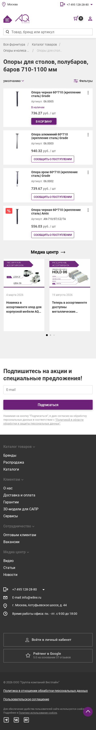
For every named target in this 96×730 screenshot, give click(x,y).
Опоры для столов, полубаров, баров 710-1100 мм (50, 50)
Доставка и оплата (19, 495)
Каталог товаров (44, 44)
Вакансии (11, 542)
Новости (10, 575)
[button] (47, 335)
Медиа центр (44, 252)
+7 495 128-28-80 (78, 4)
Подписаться (48, 405)
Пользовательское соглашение (26, 699)
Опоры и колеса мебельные (16, 50)
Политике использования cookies (38, 712)
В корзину (44, 121)
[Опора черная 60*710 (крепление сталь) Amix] (48, 223)
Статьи (9, 568)
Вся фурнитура (14, 44)
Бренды (9, 455)
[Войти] (90, 18)
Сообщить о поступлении (53, 159)
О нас (8, 488)
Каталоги (11, 469)
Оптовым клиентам (19, 535)
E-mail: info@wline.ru (26, 597)
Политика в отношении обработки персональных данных (45, 690)
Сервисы (10, 516)
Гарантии (11, 502)
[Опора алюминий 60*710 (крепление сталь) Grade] (48, 147)
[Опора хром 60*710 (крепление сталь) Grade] (48, 185)
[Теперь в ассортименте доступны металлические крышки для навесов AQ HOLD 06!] (69, 295)
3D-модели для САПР (20, 509)
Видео (8, 561)
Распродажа (13, 462)
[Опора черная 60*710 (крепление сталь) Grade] (48, 107)
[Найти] (7, 32)
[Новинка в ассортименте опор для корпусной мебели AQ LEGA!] (24, 295)
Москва (12, 4)
